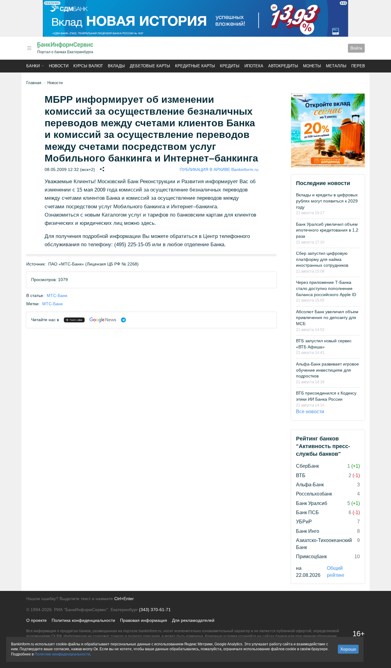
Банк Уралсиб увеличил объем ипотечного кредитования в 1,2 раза (327, 230)
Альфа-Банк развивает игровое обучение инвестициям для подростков (327, 370)
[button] (29, 48)
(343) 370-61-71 (155, 609)
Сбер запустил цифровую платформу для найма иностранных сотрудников (322, 259)
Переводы (363, 66)
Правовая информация (143, 620)
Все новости (310, 411)
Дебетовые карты (150, 66)
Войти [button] (356, 48)
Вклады (116, 66)
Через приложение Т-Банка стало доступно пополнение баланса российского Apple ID (326, 288)
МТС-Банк (57, 295)
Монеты (312, 66)
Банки (33, 66)
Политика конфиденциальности (83, 620)
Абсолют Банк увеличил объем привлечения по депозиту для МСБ (327, 317)
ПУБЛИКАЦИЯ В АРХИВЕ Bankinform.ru (219, 169)
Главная (33, 82)
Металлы (336, 66)
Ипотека (253, 66)
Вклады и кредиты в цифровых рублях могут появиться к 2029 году (327, 200)
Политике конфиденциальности (62, 654)
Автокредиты (283, 66)
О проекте (36, 620)
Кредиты (229, 66)
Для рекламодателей (193, 620)
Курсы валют (88, 66)
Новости (58, 66)
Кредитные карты (195, 66)
